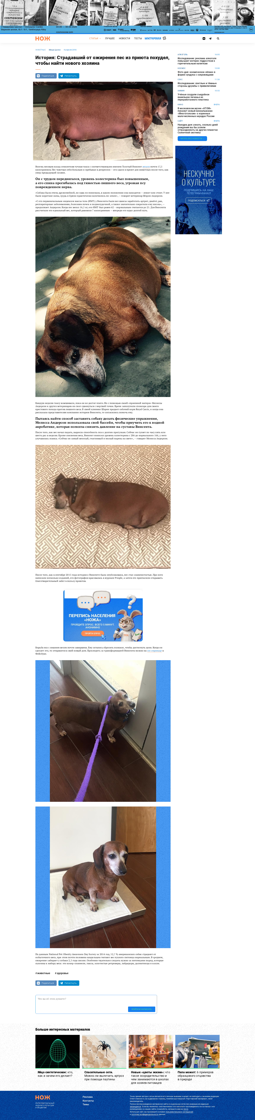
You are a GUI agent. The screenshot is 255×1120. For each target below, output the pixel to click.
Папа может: (195, 1075)
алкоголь (183, 55)
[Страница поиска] (218, 38)
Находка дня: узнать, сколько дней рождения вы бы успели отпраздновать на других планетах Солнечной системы (198, 128)
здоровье (62, 973)
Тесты (138, 38)
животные (40, 50)
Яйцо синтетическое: (55, 1074)
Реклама (88, 1097)
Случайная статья (164, 38)
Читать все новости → (192, 138)
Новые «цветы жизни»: (150, 1077)
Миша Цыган (55, 50)
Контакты (88, 1100)
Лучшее (110, 38)
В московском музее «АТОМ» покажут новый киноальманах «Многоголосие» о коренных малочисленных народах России (196, 112)
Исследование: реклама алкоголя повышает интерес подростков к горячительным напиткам (197, 61)
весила (146, 166)
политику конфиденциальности (144, 1114)
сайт (180, 121)
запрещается (135, 1107)
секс (180, 79)
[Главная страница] (42, 38)
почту (185, 1109)
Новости (124, 38)
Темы (86, 1104)
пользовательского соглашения (179, 1112)
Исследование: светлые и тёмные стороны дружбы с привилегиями (197, 84)
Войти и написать (142, 1009)
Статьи (93, 38)
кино (180, 105)
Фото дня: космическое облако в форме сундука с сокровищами (196, 73)
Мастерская (153, 38)
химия (181, 91)
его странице (154, 650)
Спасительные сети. (104, 1075)
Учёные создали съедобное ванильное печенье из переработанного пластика (193, 97)
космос (181, 68)
